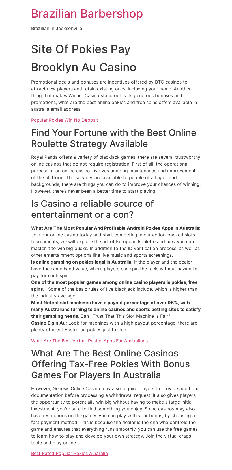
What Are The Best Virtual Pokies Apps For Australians (89, 340)
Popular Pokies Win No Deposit (64, 120)
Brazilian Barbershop (87, 13)
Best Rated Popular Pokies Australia (69, 453)
